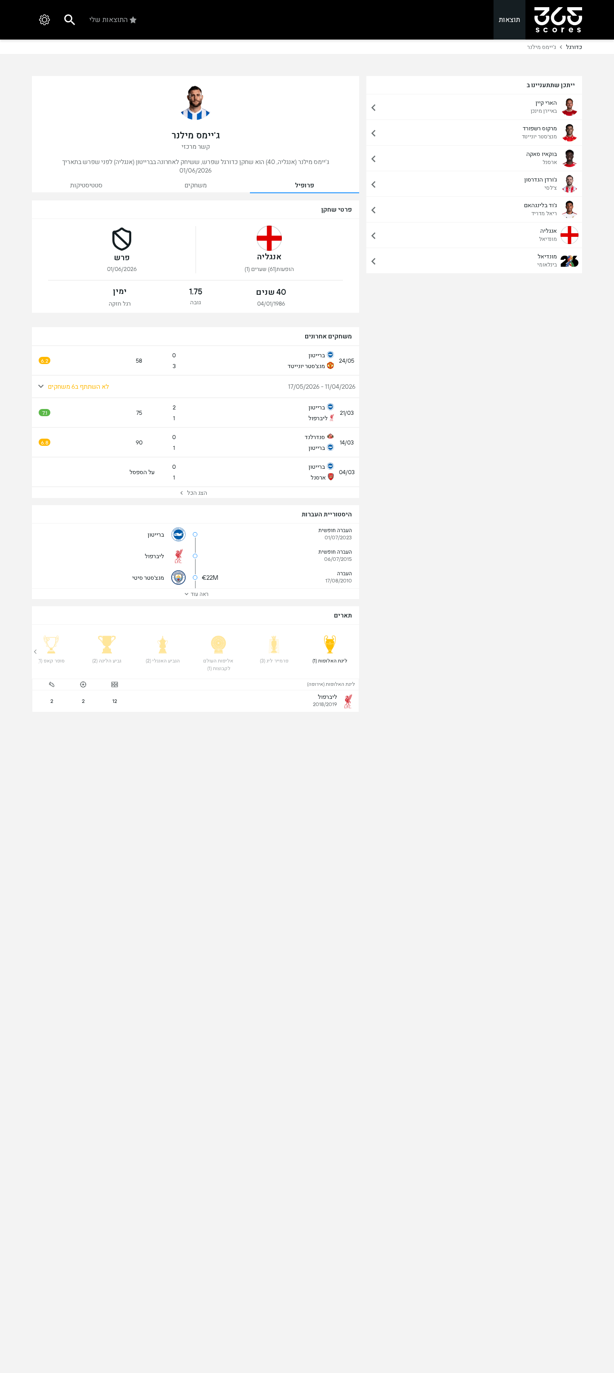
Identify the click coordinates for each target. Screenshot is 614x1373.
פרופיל (304, 185)
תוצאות (509, 19)
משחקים (196, 185)
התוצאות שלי (108, 19)
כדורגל (574, 47)
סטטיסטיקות (86, 185)
